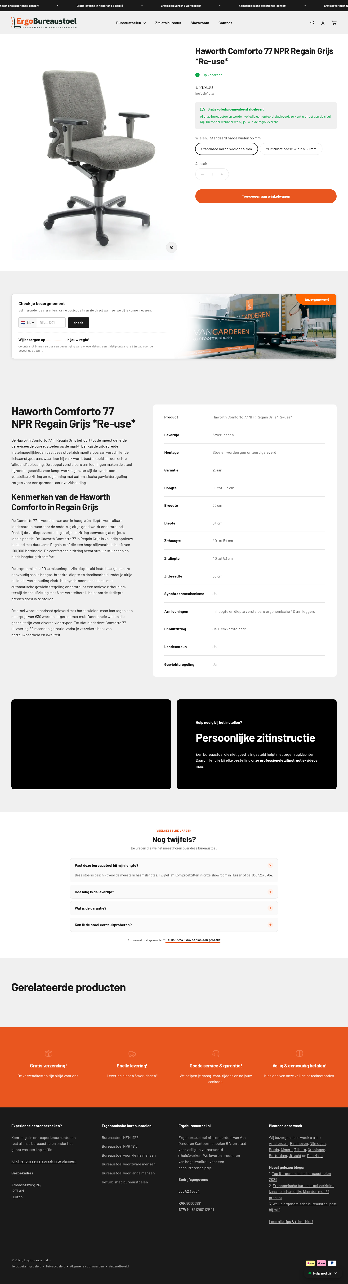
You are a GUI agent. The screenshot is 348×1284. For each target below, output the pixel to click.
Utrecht (295, 1155)
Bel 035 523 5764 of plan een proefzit (192, 940)
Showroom (200, 23)
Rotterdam (278, 1155)
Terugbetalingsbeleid (26, 1266)
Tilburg (300, 1149)
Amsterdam (278, 1143)
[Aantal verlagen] (202, 174)
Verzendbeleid (119, 1266)
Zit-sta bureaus (168, 23)
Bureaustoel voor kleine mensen (129, 1155)
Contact (225, 23)
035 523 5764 (189, 1191)
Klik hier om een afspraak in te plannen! (43, 1161)
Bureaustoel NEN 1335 (120, 1137)
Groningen (316, 1149)
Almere (287, 1149)
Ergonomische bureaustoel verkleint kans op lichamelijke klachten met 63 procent (301, 1191)
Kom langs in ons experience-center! (251, 5)
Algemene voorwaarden (87, 1266)
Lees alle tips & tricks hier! (291, 1221)
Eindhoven (299, 1143)
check (79, 322)
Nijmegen (318, 1143)
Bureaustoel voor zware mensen (129, 1164)
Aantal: (201, 163)
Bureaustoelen (128, 23)
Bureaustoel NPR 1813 (120, 1146)
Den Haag (315, 1155)
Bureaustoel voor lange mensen (128, 1173)
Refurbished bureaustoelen (125, 1182)
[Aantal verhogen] (222, 174)
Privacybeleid (55, 1266)
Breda (274, 1149)
